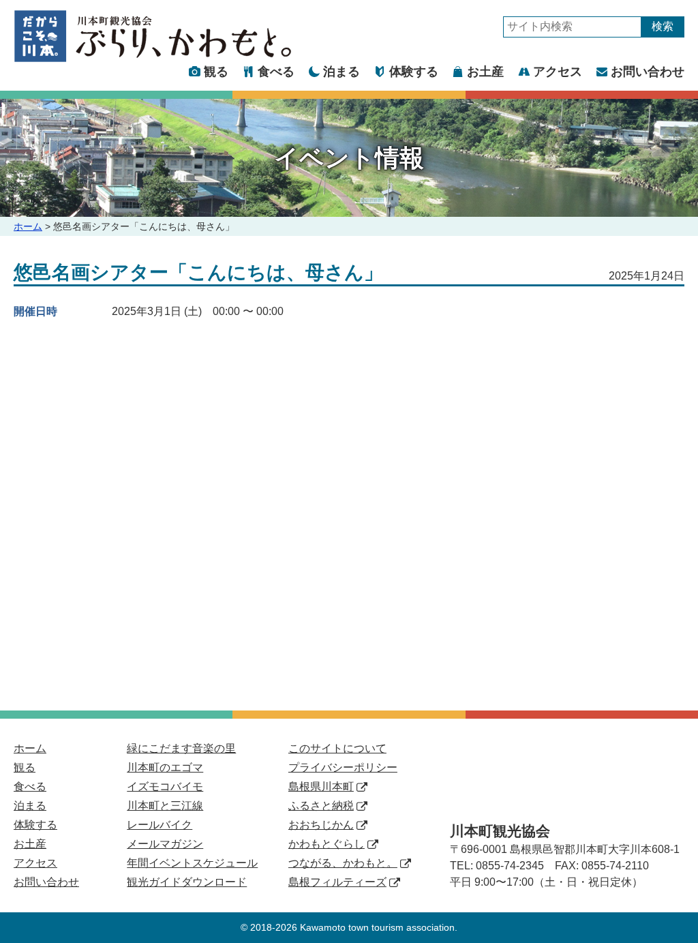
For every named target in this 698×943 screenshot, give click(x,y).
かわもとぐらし (326, 844)
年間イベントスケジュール (192, 863)
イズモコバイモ (165, 786)
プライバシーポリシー (342, 767)
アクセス (557, 71)
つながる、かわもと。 (342, 863)
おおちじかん (321, 824)
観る (216, 71)
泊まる (341, 71)
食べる (276, 71)
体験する (413, 71)
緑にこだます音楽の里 (181, 748)
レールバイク (159, 824)
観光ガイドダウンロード (187, 882)
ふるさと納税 (321, 805)
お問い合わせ (647, 71)
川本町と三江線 (165, 805)
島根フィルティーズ (337, 882)
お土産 (485, 71)
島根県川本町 (321, 786)
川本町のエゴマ (165, 767)
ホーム (28, 226)
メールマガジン (165, 844)
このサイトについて (337, 748)
